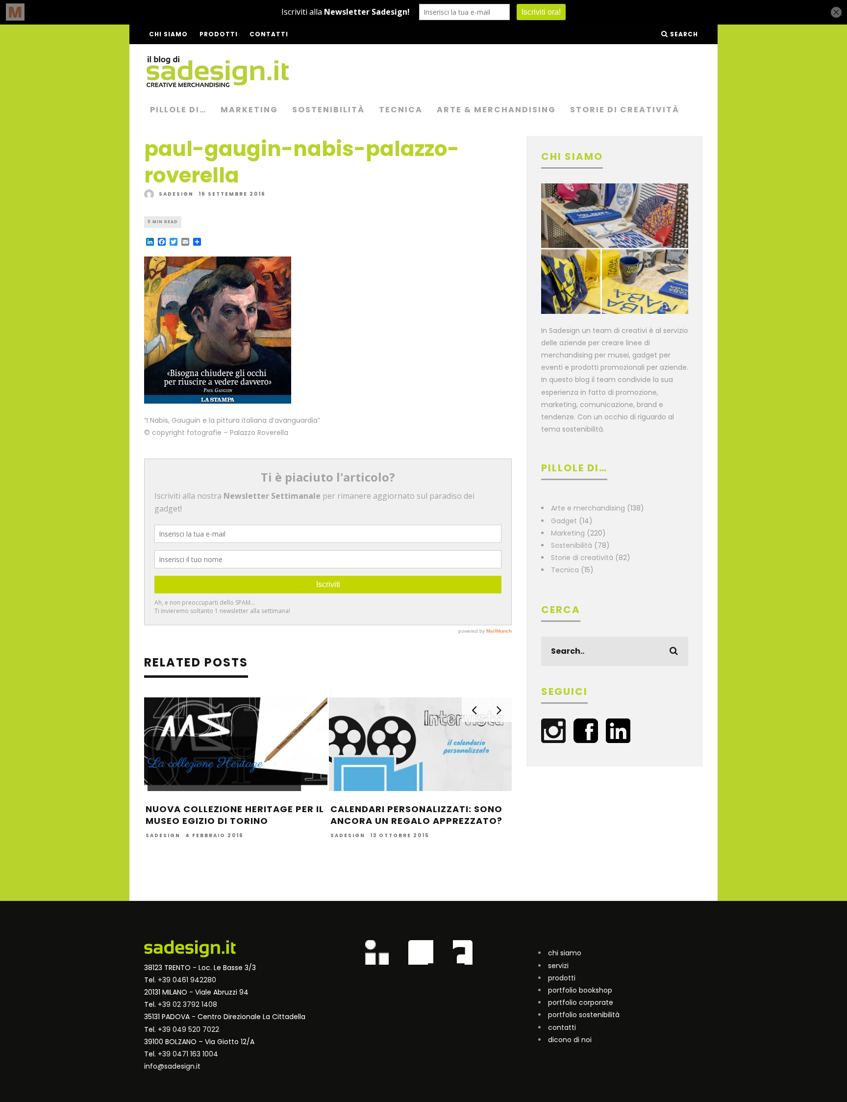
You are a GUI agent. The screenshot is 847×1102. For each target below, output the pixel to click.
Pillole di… (178, 109)
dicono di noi (570, 1040)
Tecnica (401, 109)
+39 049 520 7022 (188, 1029)
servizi (558, 966)
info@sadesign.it (172, 1066)
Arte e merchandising (588, 508)
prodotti (561, 978)
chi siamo (564, 953)
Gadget (564, 521)
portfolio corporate (580, 1002)
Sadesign (176, 194)
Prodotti (218, 34)
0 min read (163, 222)
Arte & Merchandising (496, 109)
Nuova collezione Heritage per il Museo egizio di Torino (235, 814)
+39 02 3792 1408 (187, 1004)
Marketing (249, 109)
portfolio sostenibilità (584, 1015)
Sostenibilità (328, 109)
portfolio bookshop (580, 990)
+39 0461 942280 (187, 980)
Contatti (268, 34)
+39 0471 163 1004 (188, 1054)
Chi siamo (168, 34)
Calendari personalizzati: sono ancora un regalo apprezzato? (416, 814)
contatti (562, 1027)
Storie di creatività (624, 109)
